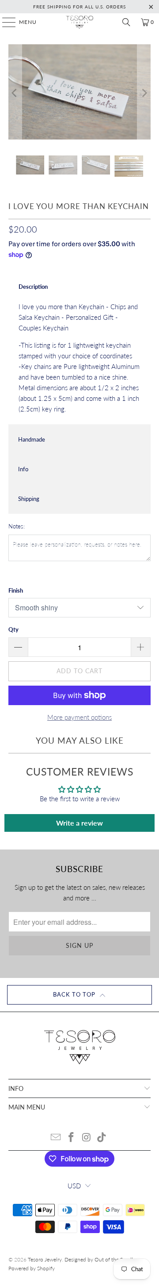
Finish (15, 590)
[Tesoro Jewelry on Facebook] (71, 1137)
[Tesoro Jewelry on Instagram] (87, 1137)
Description (33, 286)
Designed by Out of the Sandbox (102, 1259)
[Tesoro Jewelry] (79, 22)
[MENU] (4, 22)
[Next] (144, 93)
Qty (13, 629)
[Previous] (15, 93)
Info (23, 469)
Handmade (31, 439)
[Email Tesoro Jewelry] (56, 1137)
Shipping (28, 498)
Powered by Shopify (31, 1268)
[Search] (126, 22)
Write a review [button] (79, 823)
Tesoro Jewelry (45, 1259)
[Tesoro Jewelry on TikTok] (102, 1137)
